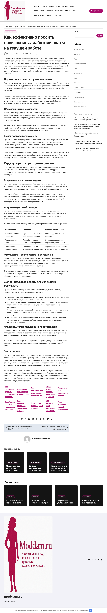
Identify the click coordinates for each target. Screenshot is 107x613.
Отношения (49, 11)
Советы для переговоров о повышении (23, 391)
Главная (36, 6)
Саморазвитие (39, 15)
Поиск (76, 32)
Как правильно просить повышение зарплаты (10, 392)
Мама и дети (59, 11)
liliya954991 (44, 438)
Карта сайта (58, 15)
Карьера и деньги (54, 6)
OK (90, 610)
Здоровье (65, 6)
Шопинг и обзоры (70, 11)
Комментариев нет (35, 53)
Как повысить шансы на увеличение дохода (22, 406)
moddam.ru (13, 596)
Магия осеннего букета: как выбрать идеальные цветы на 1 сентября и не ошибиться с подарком (87, 126)
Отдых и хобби (39, 11)
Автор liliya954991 (12, 53)
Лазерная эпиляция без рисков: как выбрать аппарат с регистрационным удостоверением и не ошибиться (87, 150)
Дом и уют (49, 15)
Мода (72, 6)
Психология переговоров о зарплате (37, 405)
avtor (8, 470)
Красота (44, 6)
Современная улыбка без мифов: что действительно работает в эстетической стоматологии (88, 135)
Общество (77, 83)
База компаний (79, 49)
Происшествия (79, 97)
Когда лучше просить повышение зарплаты (50, 392)
